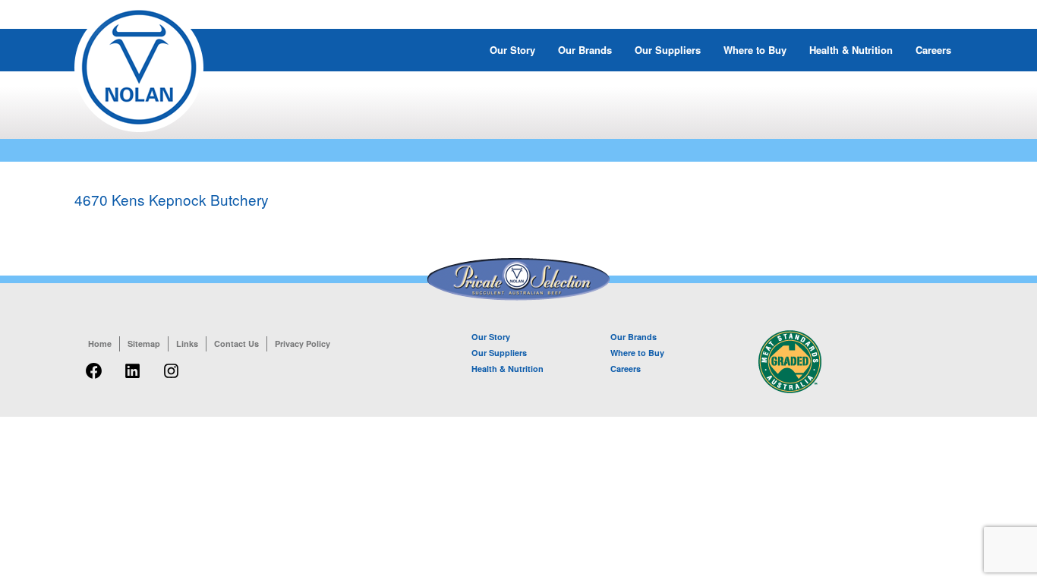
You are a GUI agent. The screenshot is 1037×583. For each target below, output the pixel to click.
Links (187, 343)
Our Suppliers (668, 50)
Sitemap (144, 343)
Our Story (512, 50)
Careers (933, 50)
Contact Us (236, 343)
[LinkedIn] (132, 379)
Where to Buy (754, 50)
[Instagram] (171, 379)
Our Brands (585, 50)
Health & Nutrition (851, 50)
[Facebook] (93, 379)
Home (100, 343)
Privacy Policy (302, 343)
